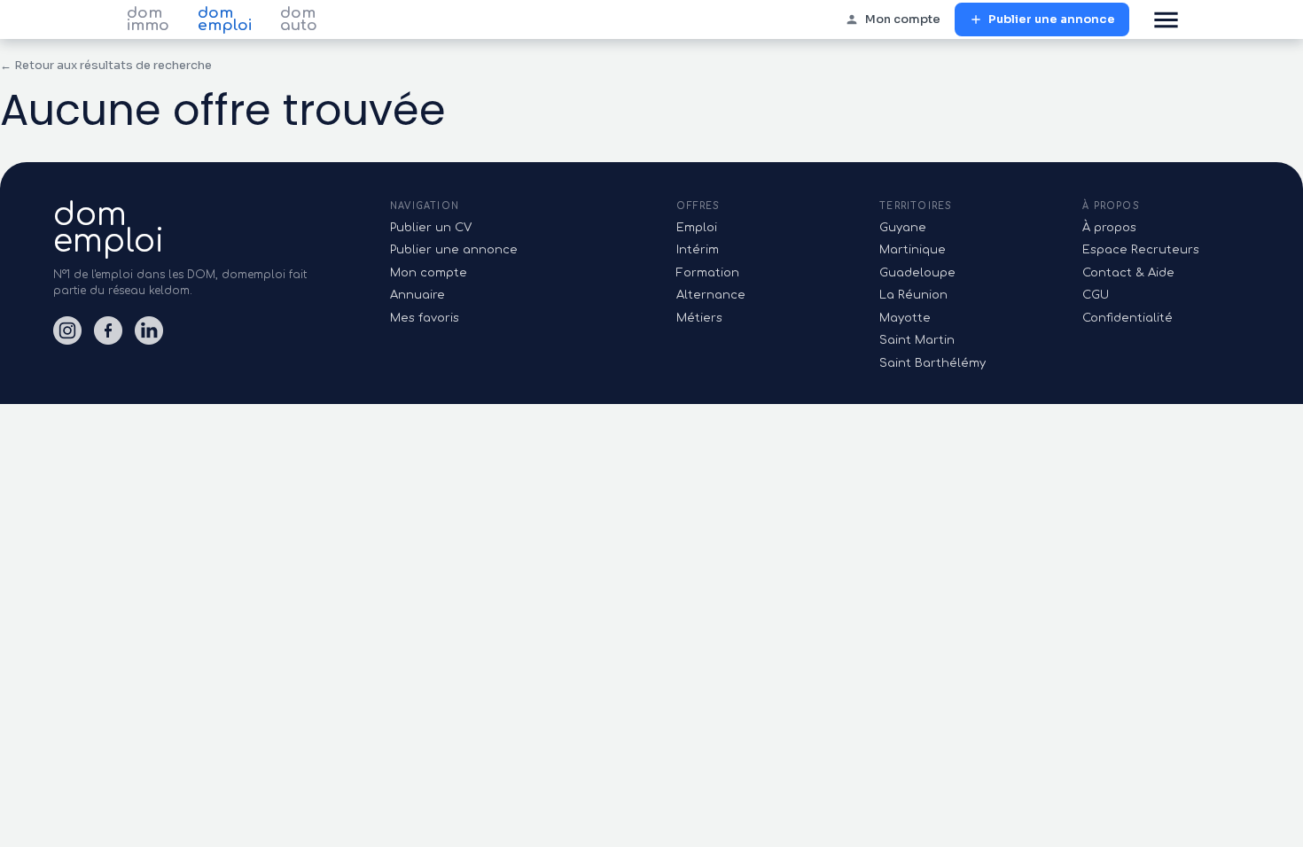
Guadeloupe (917, 273)
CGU (1095, 295)
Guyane (902, 227)
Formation (707, 273)
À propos (1109, 227)
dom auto (298, 19)
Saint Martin (917, 340)
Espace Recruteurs (1140, 250)
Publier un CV (431, 227)
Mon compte (902, 19)
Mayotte (905, 318)
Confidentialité (1127, 318)
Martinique (912, 250)
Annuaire (417, 295)
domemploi (108, 227)
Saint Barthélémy (932, 363)
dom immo (148, 19)
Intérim (697, 250)
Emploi (696, 227)
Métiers (699, 318)
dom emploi (225, 19)
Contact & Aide (1128, 273)
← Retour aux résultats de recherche (106, 65)
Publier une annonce (1051, 19)
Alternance (710, 295)
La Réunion (913, 295)
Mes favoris (424, 318)
